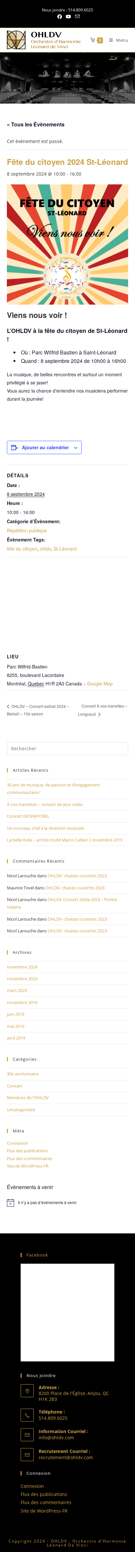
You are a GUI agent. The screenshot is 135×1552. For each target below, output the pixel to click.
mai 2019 (15, 1026)
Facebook (37, 1255)
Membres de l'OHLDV (28, 1097)
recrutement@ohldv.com (66, 1457)
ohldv (45, 548)
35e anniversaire (23, 1074)
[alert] (67, 1203)
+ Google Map (98, 683)
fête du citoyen (22, 548)
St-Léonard (65, 548)
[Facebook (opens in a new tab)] (59, 17)
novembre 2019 (22, 1002)
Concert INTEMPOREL (28, 816)
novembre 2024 (22, 967)
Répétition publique (27, 530)
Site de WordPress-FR (27, 1166)
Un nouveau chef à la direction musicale (45, 828)
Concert (14, 1086)
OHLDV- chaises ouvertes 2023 (77, 876)
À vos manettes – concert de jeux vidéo (45, 804)
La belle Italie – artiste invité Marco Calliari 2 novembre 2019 (65, 840)
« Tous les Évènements (36, 124)
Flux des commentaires (29, 1158)
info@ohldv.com (56, 1437)
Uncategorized (21, 1110)
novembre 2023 (22, 979)
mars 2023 (17, 990)
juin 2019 (15, 1014)
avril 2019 (16, 1038)
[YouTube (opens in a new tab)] (68, 17)
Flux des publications (27, 1151)
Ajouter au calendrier (45, 447)
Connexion (17, 1143)
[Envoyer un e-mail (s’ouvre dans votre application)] (76, 17)
